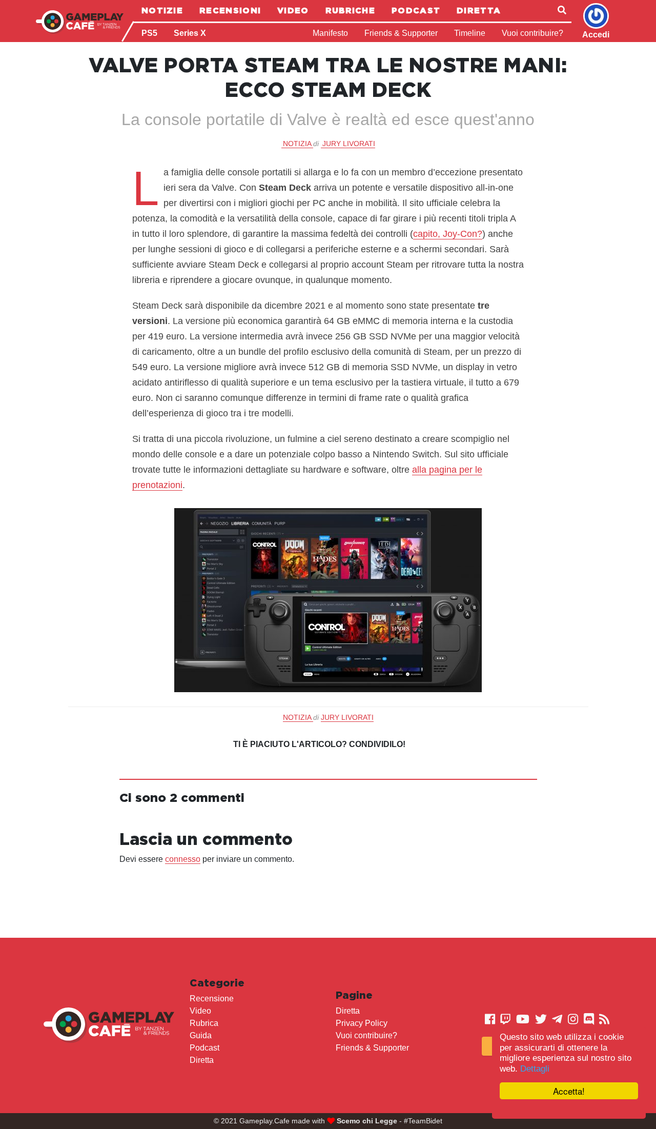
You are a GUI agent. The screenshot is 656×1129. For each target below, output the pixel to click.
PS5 (149, 33)
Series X (190, 33)
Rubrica (204, 1023)
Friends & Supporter (401, 33)
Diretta (479, 10)
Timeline (469, 33)
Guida (201, 1035)
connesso (182, 859)
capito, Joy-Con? (447, 234)
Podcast (416, 10)
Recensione (212, 998)
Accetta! (569, 1090)
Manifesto (330, 33)
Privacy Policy (361, 1023)
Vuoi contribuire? (532, 33)
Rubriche (350, 10)
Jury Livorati (348, 143)
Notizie (162, 10)
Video (293, 10)
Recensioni (230, 10)
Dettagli (534, 1069)
